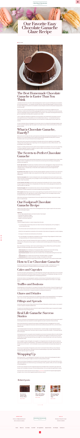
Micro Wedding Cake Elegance (39, 394)
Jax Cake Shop (41, 370)
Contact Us (62, 427)
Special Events (48, 427)
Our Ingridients (40, 427)
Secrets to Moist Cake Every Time (23, 395)
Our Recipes (55, 427)
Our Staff (33, 427)
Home (17, 427)
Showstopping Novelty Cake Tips (55, 395)
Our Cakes (27, 427)
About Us (22, 427)
